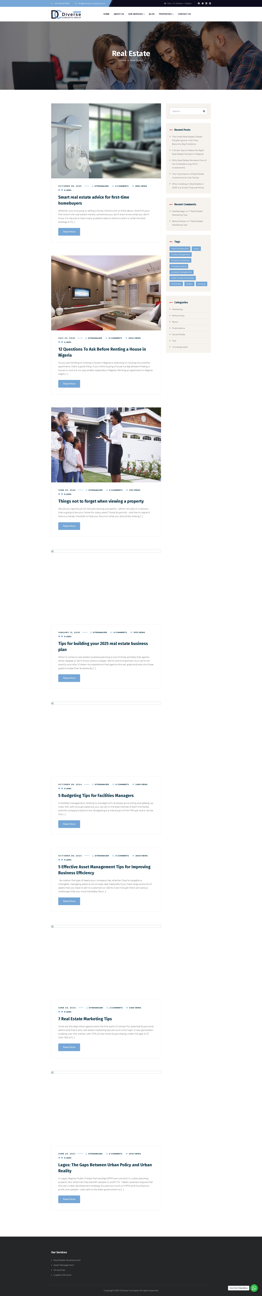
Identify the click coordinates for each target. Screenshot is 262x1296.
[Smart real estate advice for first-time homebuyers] (106, 140)
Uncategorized (180, 347)
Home (122, 60)
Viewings (202, 284)
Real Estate (176, 284)
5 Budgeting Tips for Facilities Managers (96, 795)
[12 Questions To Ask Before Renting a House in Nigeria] (106, 292)
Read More (69, 231)
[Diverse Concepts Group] (66, 14)
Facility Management (180, 254)
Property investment (180, 260)
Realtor (189, 284)
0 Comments (122, 186)
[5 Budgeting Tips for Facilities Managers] (106, 739)
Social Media (178, 334)
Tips (174, 340)
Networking (178, 315)
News (175, 322)
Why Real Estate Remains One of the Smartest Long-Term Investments (189, 164)
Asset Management (180, 248)
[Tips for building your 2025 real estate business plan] (106, 587)
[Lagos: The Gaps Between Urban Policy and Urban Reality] (106, 1108)
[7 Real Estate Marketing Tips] (106, 962)
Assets (196, 248)
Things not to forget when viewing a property (101, 501)
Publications (178, 328)
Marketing (177, 309)
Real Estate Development (67, 1260)
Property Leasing (178, 266)
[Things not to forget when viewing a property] (106, 444)
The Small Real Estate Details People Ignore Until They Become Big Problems (187, 140)
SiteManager (101, 186)
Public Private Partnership (182, 278)
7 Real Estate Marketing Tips (85, 1018)
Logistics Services (62, 1275)
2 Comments (116, 1008)
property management (181, 272)
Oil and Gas (59, 1270)
